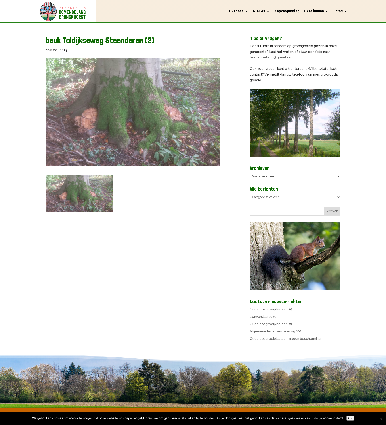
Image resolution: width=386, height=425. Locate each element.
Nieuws (259, 11)
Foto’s (338, 11)
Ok (350, 418)
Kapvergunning (287, 11)
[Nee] (380, 419)
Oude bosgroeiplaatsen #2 (271, 324)
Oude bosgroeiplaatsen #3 (271, 309)
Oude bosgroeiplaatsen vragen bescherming (285, 339)
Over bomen (314, 11)
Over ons (236, 11)
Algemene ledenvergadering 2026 (277, 331)
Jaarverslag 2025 (263, 317)
